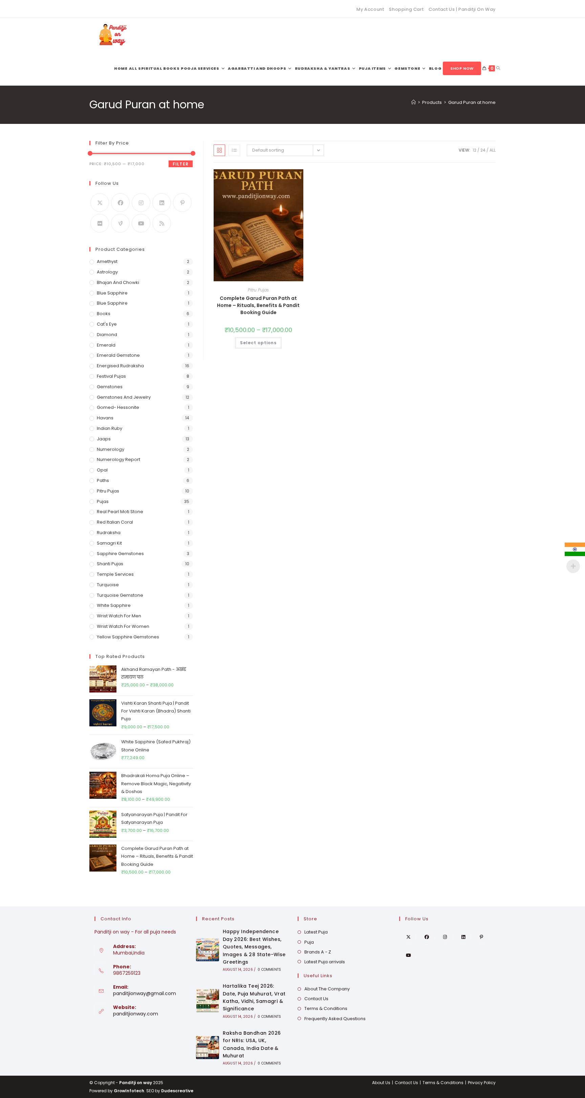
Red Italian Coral (115, 522)
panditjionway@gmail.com (144, 993)
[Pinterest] (182, 202)
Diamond (107, 334)
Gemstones (110, 386)
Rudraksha (109, 532)
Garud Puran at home (472, 102)
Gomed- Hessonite (118, 407)
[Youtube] (141, 223)
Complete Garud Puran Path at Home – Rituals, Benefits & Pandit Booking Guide (258, 305)
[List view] (234, 150)
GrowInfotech (129, 1091)
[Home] (413, 102)
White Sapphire (114, 605)
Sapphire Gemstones (120, 553)
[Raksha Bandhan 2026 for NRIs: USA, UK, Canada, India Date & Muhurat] (207, 1047)
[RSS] (161, 223)
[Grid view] (219, 150)
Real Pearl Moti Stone (120, 511)
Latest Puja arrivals (324, 962)
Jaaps (104, 439)
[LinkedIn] (161, 202)
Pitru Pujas (258, 290)
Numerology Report (118, 459)
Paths (103, 480)
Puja (309, 942)
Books (103, 313)
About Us (381, 1082)
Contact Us (316, 998)
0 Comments (269, 969)
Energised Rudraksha (120, 366)
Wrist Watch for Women (123, 626)
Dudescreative (177, 1091)
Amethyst (107, 261)
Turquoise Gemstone (120, 595)
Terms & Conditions (325, 1008)
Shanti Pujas (110, 564)
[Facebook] (120, 202)
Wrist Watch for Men (119, 616)
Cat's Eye (107, 324)
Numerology (110, 449)
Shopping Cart (406, 9)
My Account (370, 9)
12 (474, 150)
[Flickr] (99, 223)
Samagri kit (109, 543)
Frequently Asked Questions (335, 1018)
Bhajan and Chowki (118, 282)
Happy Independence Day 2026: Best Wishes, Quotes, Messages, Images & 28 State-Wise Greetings (254, 946)
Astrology (107, 272)
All (493, 150)
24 (482, 150)
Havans (105, 418)
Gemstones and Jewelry (124, 397)
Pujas (103, 501)
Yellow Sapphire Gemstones (128, 637)
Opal (102, 470)
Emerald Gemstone (118, 355)
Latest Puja (316, 932)
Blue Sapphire (112, 293)
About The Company (327, 989)
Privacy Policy (482, 1082)
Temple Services (115, 574)
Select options (258, 343)
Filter (181, 164)
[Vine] (120, 223)
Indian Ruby (109, 428)
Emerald (106, 345)
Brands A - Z (317, 952)
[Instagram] (141, 202)
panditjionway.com (135, 1013)
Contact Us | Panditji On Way (462, 9)
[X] (99, 202)
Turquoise (108, 584)
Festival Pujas (111, 376)
